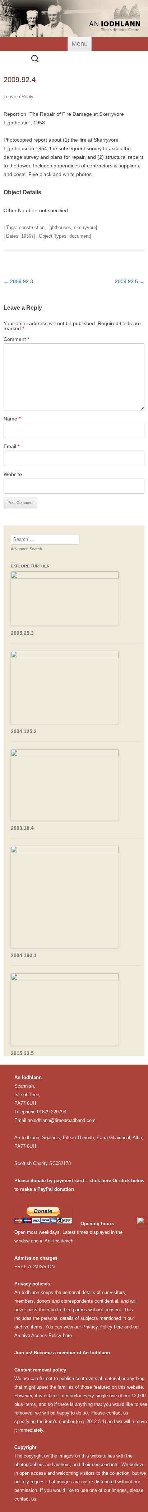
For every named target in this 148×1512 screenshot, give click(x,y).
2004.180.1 (24, 955)
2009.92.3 (18, 281)
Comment (16, 339)
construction (32, 227)
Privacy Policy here (102, 1327)
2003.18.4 (22, 828)
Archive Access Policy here (43, 1335)
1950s (27, 236)
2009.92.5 (129, 281)
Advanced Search (26, 549)
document (79, 236)
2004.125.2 (24, 731)
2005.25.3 (22, 633)
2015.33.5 (22, 1053)
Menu (79, 43)
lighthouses (59, 227)
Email (11, 446)
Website (13, 474)
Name (12, 419)
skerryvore (85, 227)
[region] (74, 18)
